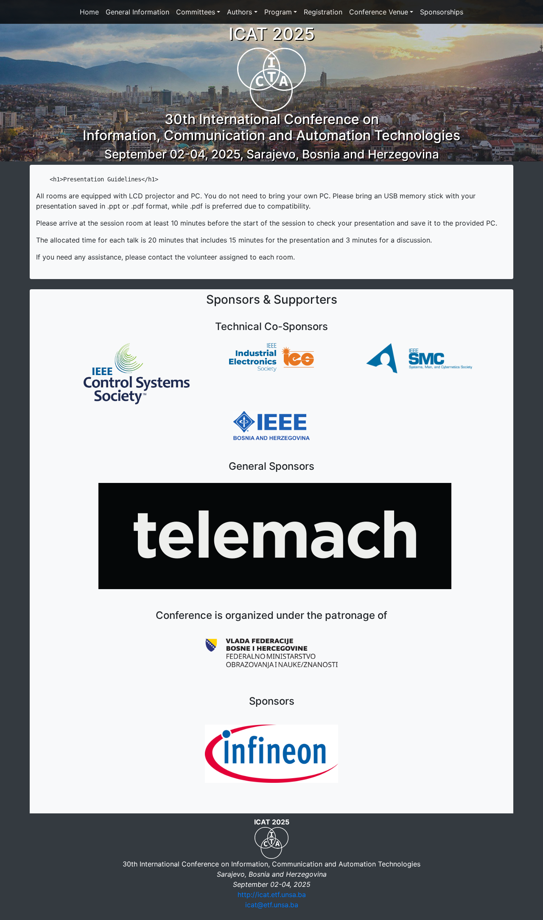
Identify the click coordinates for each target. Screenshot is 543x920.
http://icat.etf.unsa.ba (272, 894)
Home (89, 12)
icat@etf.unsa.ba (271, 904)
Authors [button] (239, 12)
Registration (323, 12)
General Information (137, 12)
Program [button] (278, 12)
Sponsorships (441, 12)
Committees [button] (195, 12)
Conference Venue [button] (378, 12)
